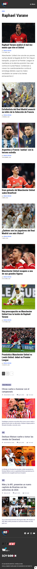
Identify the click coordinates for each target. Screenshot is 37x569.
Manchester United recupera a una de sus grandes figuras (17, 272)
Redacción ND (7, 50)
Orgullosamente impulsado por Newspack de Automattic (17, 566)
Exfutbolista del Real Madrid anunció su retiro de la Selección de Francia (18, 110)
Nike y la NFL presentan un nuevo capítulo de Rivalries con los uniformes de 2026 (16, 487)
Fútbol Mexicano (6, 385)
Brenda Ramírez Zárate (9, 394)
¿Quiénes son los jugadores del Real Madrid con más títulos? (18, 232)
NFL (3, 432)
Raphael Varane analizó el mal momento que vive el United (17, 46)
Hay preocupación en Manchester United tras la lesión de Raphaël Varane (17, 314)
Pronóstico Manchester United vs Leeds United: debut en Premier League (17, 357)
